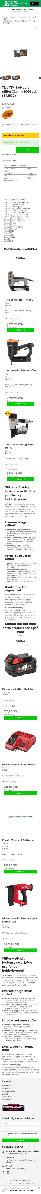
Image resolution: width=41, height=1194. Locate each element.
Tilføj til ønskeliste (9, 154)
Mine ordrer (6, 1085)
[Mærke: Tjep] (7, 115)
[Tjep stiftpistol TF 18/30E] (20, 281)
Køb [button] (27, 149)
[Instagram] (8, 1173)
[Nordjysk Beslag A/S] (10, 3)
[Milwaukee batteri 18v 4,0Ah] (20, 667)
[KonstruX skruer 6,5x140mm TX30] (20, 818)
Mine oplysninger (8, 1091)
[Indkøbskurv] (21, 3)
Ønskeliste (6, 1088)
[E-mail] (20, 1128)
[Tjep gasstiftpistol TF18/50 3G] (20, 351)
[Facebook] (3, 1173)
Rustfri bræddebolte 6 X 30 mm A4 (22, 1190)
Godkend (20, 1140)
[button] (34, 27)
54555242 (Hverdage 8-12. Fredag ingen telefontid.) (21, 1161)
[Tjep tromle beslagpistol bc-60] (20, 425)
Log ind (5, 1094)
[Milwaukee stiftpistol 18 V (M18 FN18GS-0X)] (20, 896)
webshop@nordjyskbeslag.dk (17, 1168)
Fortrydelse (6, 1099)
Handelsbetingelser (9, 1097)
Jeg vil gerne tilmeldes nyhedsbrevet (22, 1133)
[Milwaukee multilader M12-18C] (20, 742)
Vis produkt (20, 330)
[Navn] (20, 1123)
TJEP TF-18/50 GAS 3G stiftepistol (17, 203)
